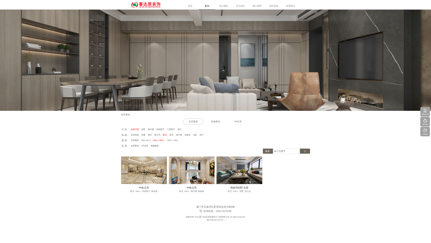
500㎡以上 (146, 140)
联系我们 (290, 6)
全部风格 (135, 135)
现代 (150, 135)
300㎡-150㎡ (173, 140)
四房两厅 (160, 129)
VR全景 (238, 121)
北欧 (195, 135)
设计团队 (223, 6)
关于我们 (240, 6)
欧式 (165, 135)
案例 (207, 6)
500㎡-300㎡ (159, 140)
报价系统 (273, 6)
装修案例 (215, 121)
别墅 (143, 129)
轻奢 (143, 135)
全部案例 (193, 121)
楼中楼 (151, 129)
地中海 (179, 135)
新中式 (157, 135)
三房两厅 (171, 129)
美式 (171, 135)
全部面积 (135, 140)
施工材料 (257, 6)
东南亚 (187, 135)
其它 (179, 129)
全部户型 (135, 129)
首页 (190, 6)
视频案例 (155, 146)
